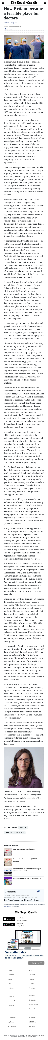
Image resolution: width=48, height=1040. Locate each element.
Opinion (11, 988)
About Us (11, 996)
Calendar (31, 983)
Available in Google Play (20, 925)
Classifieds (32, 975)
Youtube (32, 1017)
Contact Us (11, 1001)
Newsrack (32, 988)
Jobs (30, 970)
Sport (10, 979)
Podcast (32, 1026)
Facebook (12, 1017)
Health (23, 827)
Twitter (12, 1022)
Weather (31, 979)
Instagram (13, 1026)
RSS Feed (33, 1022)
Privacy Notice (33, 1004)
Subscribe (11, 1005)
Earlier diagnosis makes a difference (27, 878)
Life (9, 983)
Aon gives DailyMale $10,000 (24, 849)
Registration (32, 1000)
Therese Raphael (11, 23)
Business (11, 975)
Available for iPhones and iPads (22, 919)
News (10, 970)
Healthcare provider (15, 832)
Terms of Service (7, 906)
